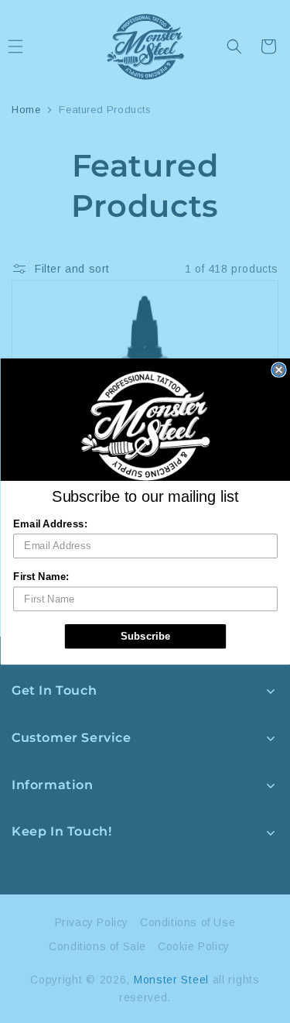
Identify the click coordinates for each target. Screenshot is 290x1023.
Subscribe (145, 635)
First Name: (41, 577)
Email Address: (50, 523)
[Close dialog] (278, 369)
